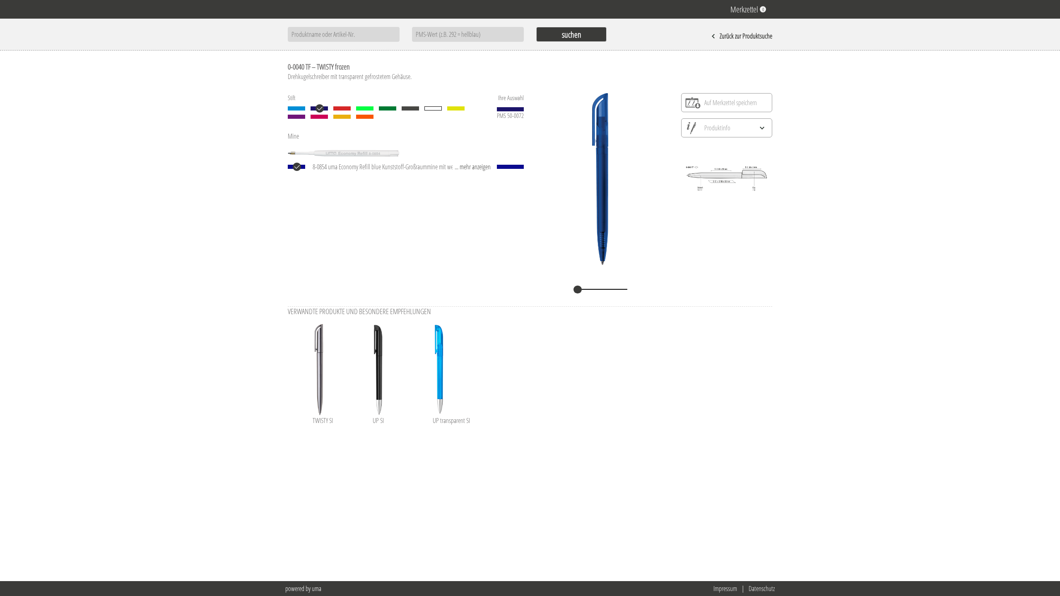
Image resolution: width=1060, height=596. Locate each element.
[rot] (342, 108)
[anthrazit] (410, 108)
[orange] (364, 117)
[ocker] (342, 117)
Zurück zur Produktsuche (746, 36)
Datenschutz (762, 588)
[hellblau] (296, 108)
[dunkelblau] (319, 108)
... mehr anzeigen (473, 166)
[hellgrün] (364, 108)
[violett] (296, 117)
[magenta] (319, 117)
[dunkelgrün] (387, 108)
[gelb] (456, 108)
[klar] (433, 108)
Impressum (725, 588)
